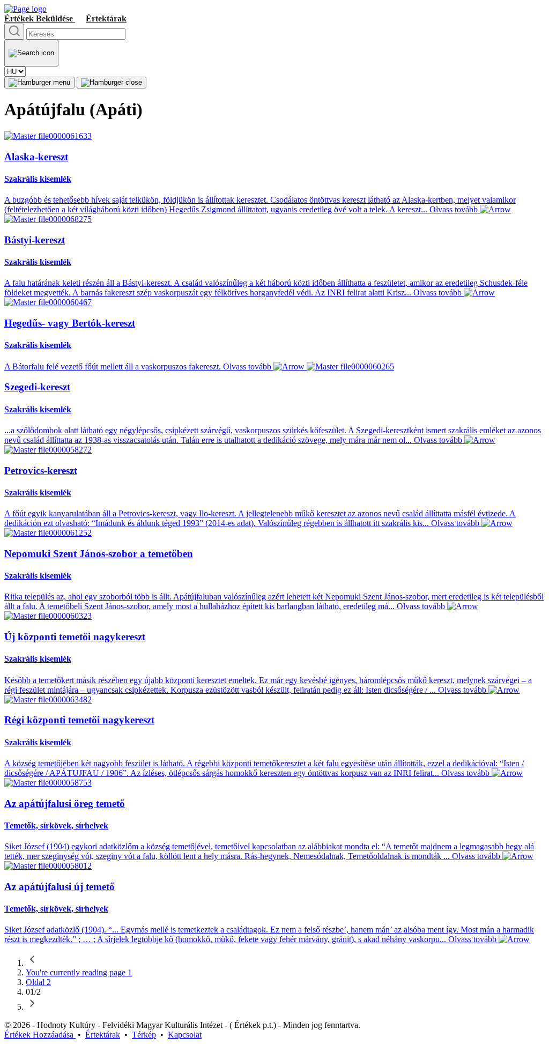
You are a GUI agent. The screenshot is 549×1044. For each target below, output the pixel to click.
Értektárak (106, 18)
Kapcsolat (185, 1034)
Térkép (144, 1034)
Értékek (38, 18)
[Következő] (32, 1006)
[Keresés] (14, 32)
